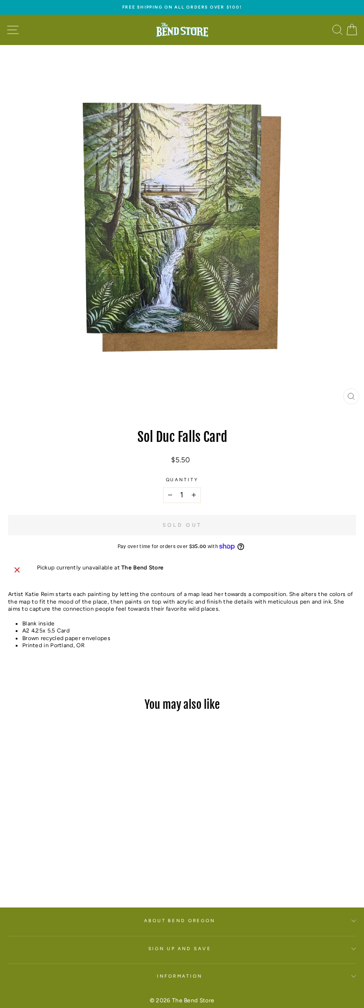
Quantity (182, 479)
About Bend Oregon (179, 920)
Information (179, 976)
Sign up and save (179, 948)
